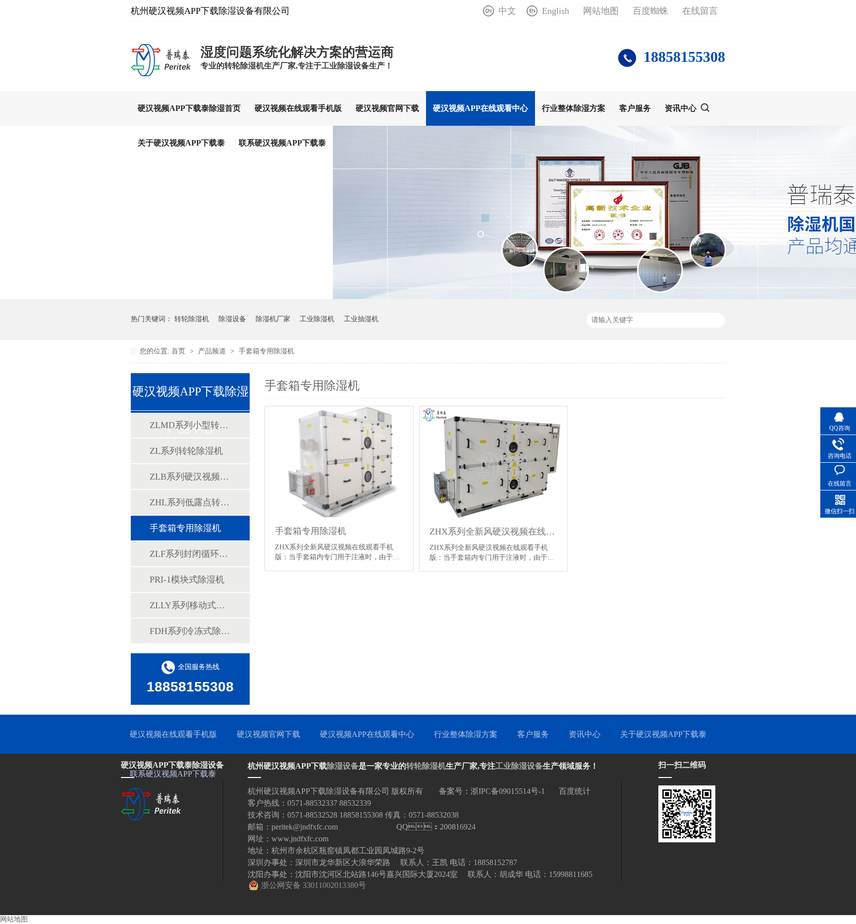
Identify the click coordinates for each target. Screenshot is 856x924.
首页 (179, 351)
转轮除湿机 (191, 319)
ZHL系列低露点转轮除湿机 (190, 502)
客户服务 (635, 108)
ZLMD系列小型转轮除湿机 (190, 425)
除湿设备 (232, 319)
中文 (507, 11)
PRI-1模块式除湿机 (187, 579)
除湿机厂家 (273, 319)
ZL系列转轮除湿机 (186, 451)
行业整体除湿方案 (573, 108)
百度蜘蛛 (650, 11)
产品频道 (213, 351)
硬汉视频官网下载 (387, 108)
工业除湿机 (317, 319)
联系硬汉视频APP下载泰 (282, 143)
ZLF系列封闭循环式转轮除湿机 (190, 554)
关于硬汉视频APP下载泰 (181, 143)
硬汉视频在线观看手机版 (298, 108)
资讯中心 (680, 108)
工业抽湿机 (361, 319)
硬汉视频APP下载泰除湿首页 (189, 108)
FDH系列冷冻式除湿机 (190, 631)
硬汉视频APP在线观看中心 (480, 108)
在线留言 (700, 11)
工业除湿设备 (519, 766)
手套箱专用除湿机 (266, 351)
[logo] (161, 76)
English (555, 11)
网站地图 (601, 11)
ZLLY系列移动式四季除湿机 (190, 605)
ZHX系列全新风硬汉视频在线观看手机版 (493, 531)
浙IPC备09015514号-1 (508, 791)
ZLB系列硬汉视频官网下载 (190, 477)
